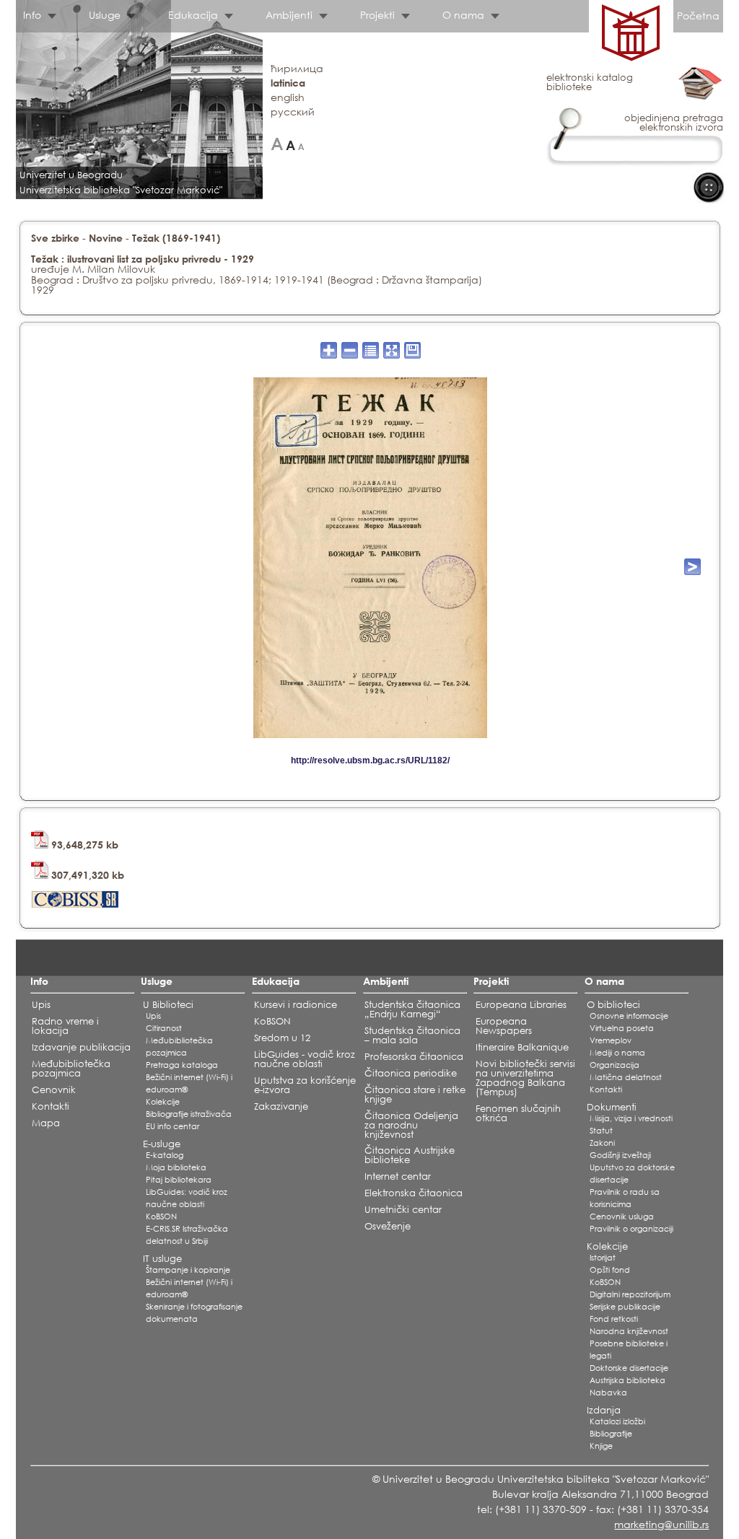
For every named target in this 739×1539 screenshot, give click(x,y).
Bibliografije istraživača (189, 1114)
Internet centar (397, 1176)
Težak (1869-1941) (176, 238)
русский (293, 111)
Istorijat (603, 1257)
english (288, 97)
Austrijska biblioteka (627, 1380)
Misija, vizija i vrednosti (631, 1118)
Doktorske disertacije (629, 1368)
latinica (288, 82)
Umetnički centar (403, 1209)
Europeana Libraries (521, 1005)
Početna (698, 15)
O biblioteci (613, 1005)
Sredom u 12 (282, 1038)
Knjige (601, 1446)
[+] (277, 144)
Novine (106, 238)
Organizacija (614, 1065)
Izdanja (604, 1410)
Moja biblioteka (176, 1167)
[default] (290, 144)
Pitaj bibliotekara (178, 1179)
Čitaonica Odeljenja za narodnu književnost (411, 1125)
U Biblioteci (168, 1005)
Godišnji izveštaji (620, 1155)
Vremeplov (610, 1040)
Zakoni (602, 1143)
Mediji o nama (617, 1052)
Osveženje (387, 1226)
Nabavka (608, 1392)
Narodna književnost (629, 1331)
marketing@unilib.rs (661, 1524)
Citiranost (164, 1028)
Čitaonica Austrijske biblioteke (409, 1155)
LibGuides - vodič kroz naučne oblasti (304, 1059)
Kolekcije (163, 1102)
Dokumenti (612, 1107)
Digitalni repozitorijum (630, 1294)
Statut (601, 1130)
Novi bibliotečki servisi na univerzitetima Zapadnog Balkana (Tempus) (525, 1078)
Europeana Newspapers (504, 1026)
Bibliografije (611, 1433)
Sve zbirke (55, 238)
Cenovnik (54, 1090)
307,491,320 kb (86, 875)
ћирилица (297, 68)
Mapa (46, 1123)
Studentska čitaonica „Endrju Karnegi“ (412, 1009)
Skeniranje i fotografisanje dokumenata (194, 1313)
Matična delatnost (626, 1077)
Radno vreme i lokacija (65, 1026)
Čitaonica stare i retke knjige (414, 1094)
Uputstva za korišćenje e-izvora (305, 1085)
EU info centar (172, 1126)
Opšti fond (610, 1270)
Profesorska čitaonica (413, 1057)
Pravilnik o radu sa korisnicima (625, 1198)
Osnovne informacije (629, 1016)
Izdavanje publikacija (81, 1047)
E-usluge (161, 1144)
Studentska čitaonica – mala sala (412, 1035)
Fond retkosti (614, 1319)
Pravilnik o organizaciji (631, 1229)
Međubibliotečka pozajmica (71, 1068)
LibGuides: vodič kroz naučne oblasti (186, 1198)
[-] (301, 144)
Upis (41, 1005)
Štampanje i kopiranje (188, 1270)
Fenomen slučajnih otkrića (518, 1113)
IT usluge (162, 1259)
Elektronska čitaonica (413, 1193)
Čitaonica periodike (410, 1073)
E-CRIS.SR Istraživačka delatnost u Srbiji (187, 1235)
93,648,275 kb (83, 844)
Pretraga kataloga (182, 1065)
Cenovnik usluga (622, 1216)
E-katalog (164, 1155)
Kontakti (50, 1106)
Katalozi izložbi (617, 1421)
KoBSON (161, 1216)
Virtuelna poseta (622, 1028)
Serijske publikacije (625, 1306)
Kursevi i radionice (295, 1005)
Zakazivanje (281, 1106)
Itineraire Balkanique (522, 1047)
